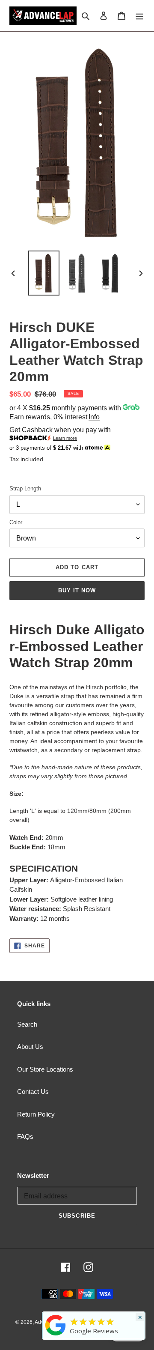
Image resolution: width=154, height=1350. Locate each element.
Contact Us (33, 1091)
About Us (30, 1046)
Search (27, 1024)
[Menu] (139, 15)
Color (15, 522)
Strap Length (25, 488)
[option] (43, 273)
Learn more (65, 438)
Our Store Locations (45, 1069)
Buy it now (77, 590)
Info (94, 417)
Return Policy (36, 1114)
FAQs (25, 1136)
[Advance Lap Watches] (55, 1335)
